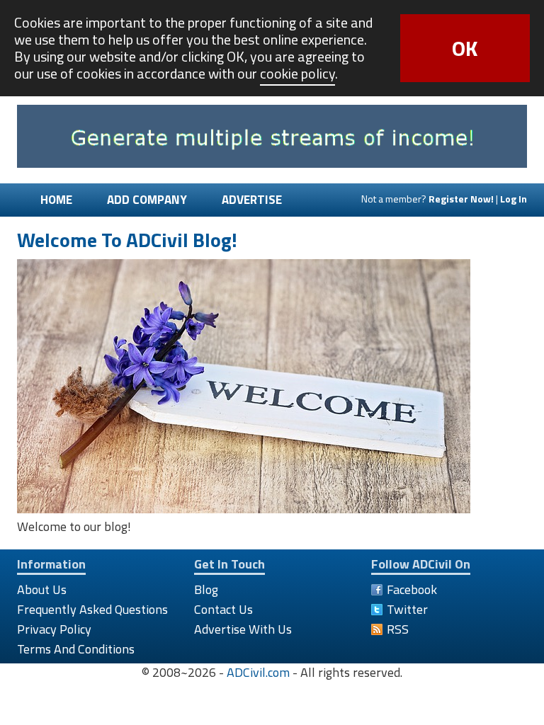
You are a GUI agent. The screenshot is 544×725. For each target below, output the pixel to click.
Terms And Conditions (76, 648)
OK (465, 48)
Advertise (252, 199)
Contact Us (223, 609)
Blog (206, 589)
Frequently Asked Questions (92, 609)
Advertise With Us (243, 629)
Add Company (147, 199)
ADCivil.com (258, 672)
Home (56, 199)
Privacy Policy (54, 629)
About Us (42, 589)
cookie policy (297, 73)
